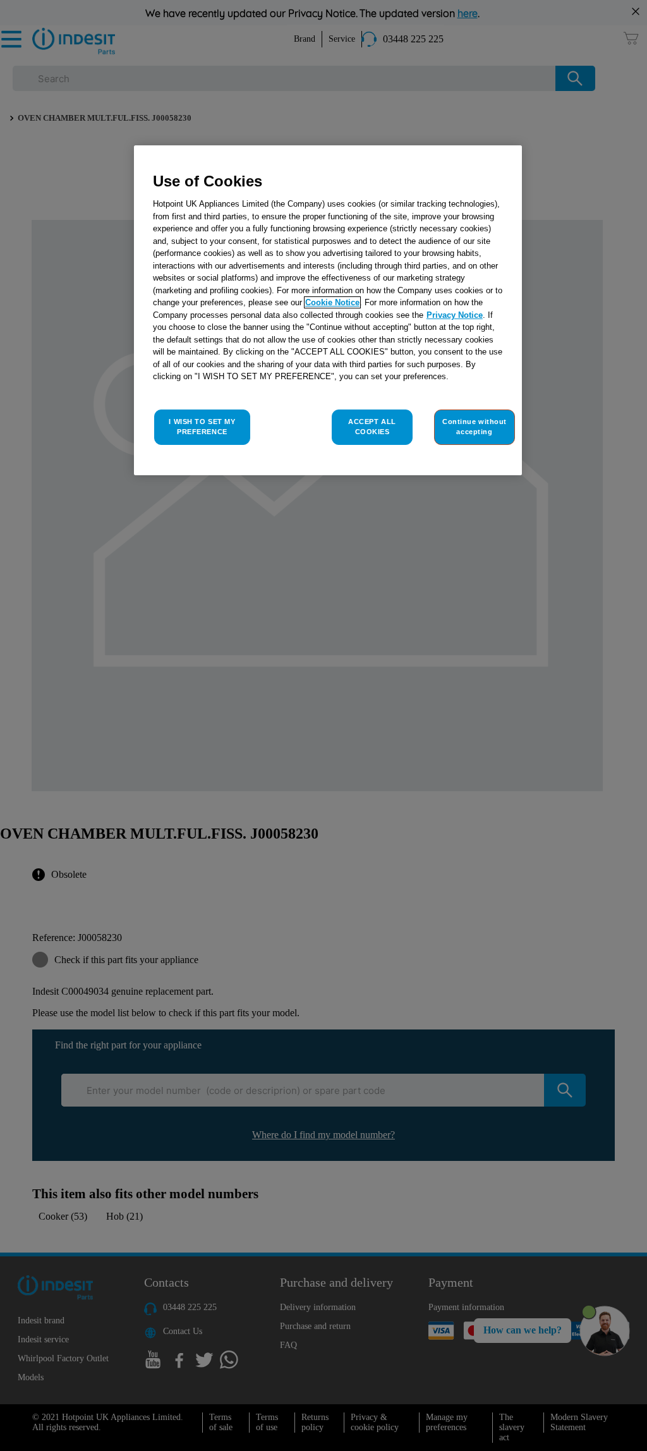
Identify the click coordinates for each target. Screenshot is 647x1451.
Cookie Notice (332, 302)
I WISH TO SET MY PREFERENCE (202, 426)
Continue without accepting (474, 426)
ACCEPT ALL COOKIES (372, 426)
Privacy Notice (454, 315)
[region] (328, 310)
